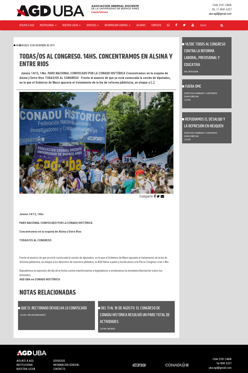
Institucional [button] (47, 25)
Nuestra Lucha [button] (70, 25)
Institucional (24, 364)
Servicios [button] (91, 25)
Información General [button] (116, 25)
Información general (66, 364)
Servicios (59, 360)
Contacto (156, 25)
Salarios (141, 25)
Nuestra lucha (25, 368)
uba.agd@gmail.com (220, 13)
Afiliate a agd (26, 25)
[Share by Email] (162, 196)
